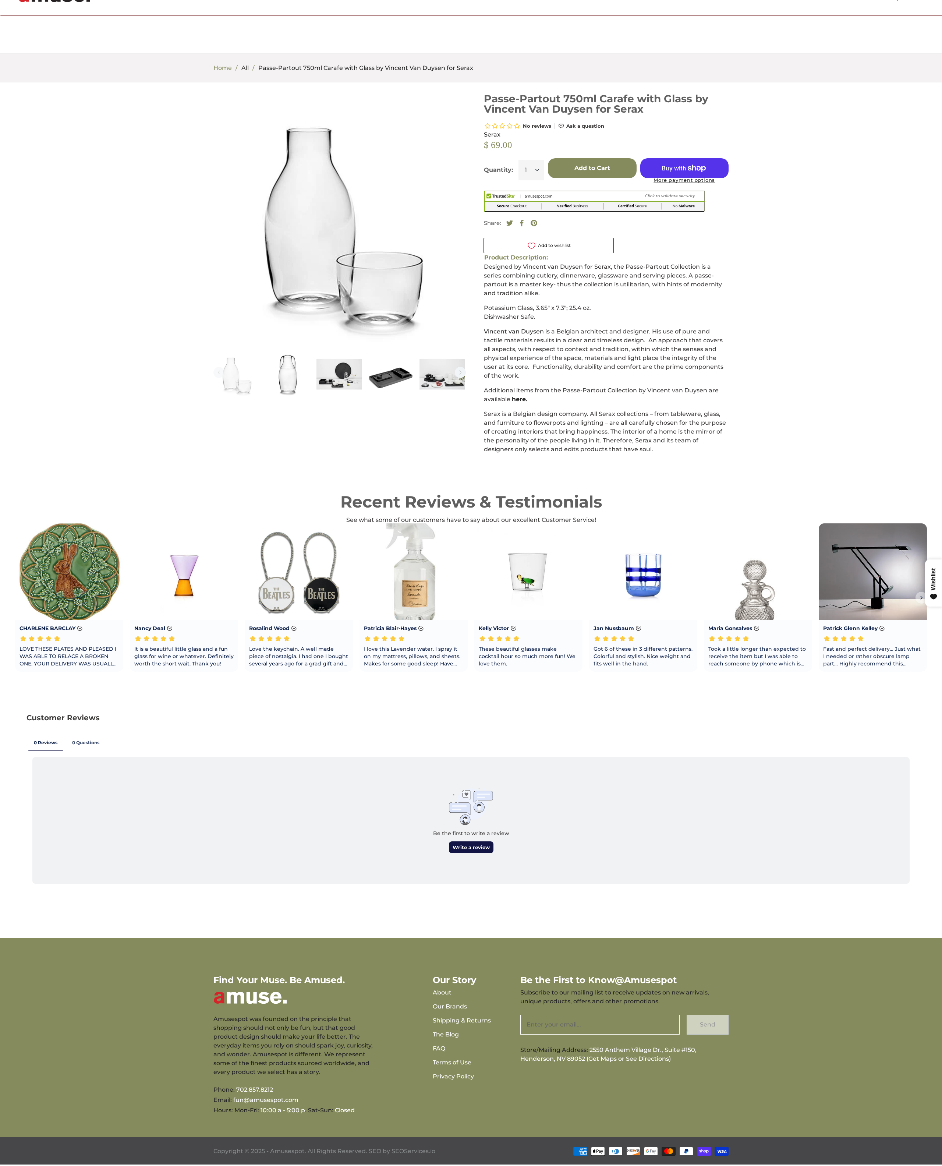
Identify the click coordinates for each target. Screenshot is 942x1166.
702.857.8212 (254, 1089)
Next (460, 372)
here (519, 399)
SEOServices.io (413, 1151)
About (442, 992)
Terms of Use (452, 1062)
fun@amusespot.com (265, 1099)
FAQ (439, 1048)
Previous (218, 372)
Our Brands (450, 1006)
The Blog (446, 1034)
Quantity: (498, 169)
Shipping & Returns (462, 1020)
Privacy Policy (453, 1076)
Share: (492, 222)
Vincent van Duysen (514, 331)
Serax (492, 134)
